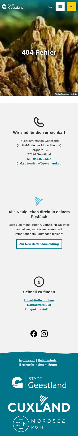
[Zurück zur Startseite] (12, 6)
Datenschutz (47, 360)
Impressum (27, 360)
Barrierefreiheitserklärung (38, 364)
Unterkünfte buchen (39, 300)
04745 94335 (42, 159)
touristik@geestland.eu (44, 163)
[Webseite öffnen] (39, 382)
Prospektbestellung (39, 309)
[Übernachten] (71, 6)
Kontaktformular (39, 304)
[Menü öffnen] (60, 6)
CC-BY (74, 94)
